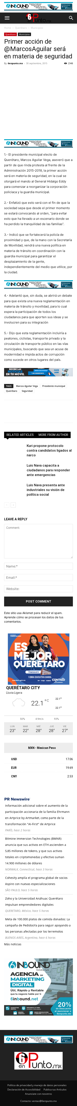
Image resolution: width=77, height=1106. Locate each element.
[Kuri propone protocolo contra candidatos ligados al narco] (14, 450)
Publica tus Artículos (55, 1089)
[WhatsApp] (36, 72)
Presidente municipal (53, 385)
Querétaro (21, 28)
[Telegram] (46, 72)
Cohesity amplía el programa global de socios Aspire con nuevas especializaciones (36, 881)
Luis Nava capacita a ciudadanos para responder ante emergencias (48, 470)
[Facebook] (8, 72)
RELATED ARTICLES (20, 435)
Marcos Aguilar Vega (27, 385)
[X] (18, 72)
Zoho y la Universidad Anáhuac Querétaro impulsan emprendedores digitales (34, 901)
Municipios (37, 28)
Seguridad (27, 390)
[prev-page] (6, 505)
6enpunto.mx (15, 63)
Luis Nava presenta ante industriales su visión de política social (46, 490)
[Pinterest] (27, 72)
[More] (55, 72)
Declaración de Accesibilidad (23, 1089)
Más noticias (12, 944)
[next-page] (13, 505)
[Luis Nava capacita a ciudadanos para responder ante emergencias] (14, 470)
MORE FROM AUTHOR (53, 435)
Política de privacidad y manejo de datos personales (37, 1085)
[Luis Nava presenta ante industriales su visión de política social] (14, 490)
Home (7, 28)
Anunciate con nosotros (38, 1094)
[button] (7, 18)
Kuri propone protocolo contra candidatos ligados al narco (49, 450)
